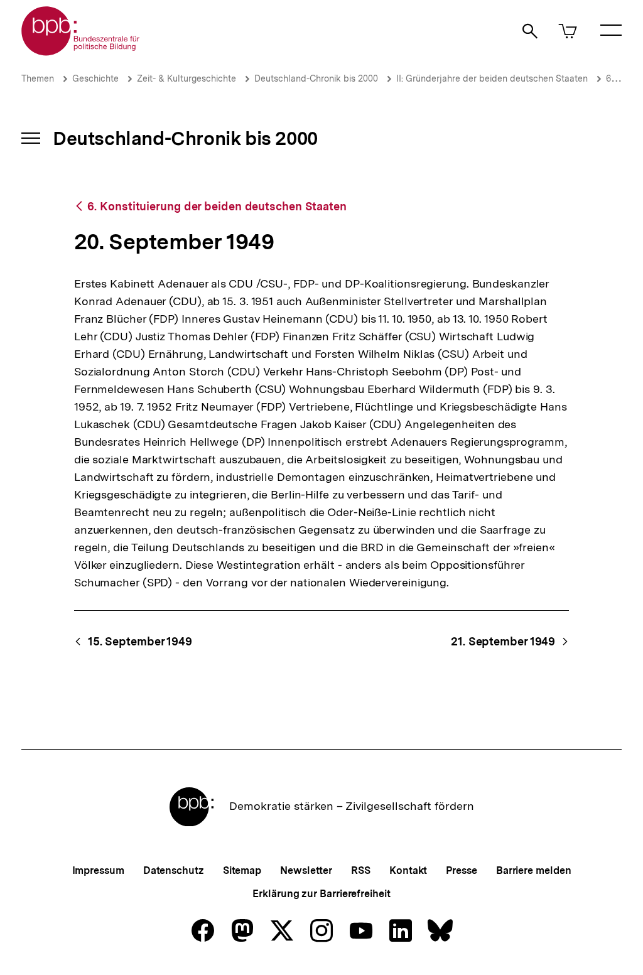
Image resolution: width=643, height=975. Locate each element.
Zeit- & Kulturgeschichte (186, 78)
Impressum (98, 870)
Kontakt (408, 870)
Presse (461, 870)
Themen (37, 78)
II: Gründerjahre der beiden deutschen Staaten (492, 78)
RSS (360, 870)
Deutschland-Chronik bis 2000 (316, 78)
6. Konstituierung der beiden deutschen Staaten (216, 206)
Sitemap (242, 870)
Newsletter (306, 870)
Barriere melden (533, 870)
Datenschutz (173, 870)
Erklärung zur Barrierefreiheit (321, 894)
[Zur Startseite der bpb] (81, 51)
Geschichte (95, 78)
